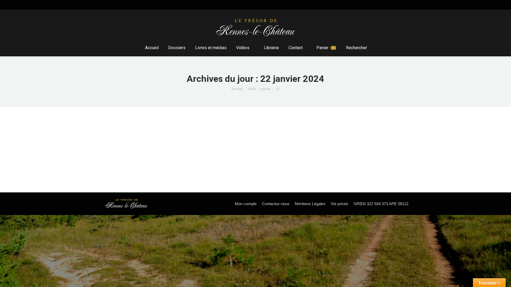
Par (155, 144)
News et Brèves (123, 144)
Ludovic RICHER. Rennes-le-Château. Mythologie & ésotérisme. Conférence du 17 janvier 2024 (224, 135)
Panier (325, 47)
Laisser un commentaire (225, 144)
